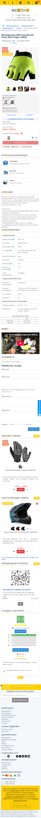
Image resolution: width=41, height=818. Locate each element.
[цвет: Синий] (22, 528)
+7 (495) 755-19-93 (22, 18)
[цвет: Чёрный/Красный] (17, 528)
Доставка (4, 723)
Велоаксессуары (27, 26)
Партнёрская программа (8, 739)
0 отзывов (14, 43)
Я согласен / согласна (20, 806)
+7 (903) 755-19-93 (22, 15)
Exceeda (22, 557)
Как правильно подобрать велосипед (16, 589)
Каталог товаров (12, 26)
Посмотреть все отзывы (20, 650)
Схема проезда (6, 713)
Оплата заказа (5, 721)
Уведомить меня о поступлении (21, 119)
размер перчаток (10, 108)
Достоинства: (7, 396)
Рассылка (4, 768)
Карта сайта (5, 731)
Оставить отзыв (33, 429)
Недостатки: (6, 410)
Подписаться (21, 700)
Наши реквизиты (6, 711)
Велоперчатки (7, 28)
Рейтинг (4, 424)
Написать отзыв (20, 631)
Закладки (4, 766)
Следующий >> (30, 115)
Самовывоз (4, 719)
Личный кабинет (6, 762)
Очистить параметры (9, 95)
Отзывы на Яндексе (7, 749)
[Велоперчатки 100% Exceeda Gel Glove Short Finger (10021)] (20, 66)
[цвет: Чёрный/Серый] (20, 466)
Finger (32, 557)
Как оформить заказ (7, 745)
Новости (3, 743)
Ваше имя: (5, 369)
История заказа (6, 764)
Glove (36, 557)
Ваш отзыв (6, 376)
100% (18, 28)
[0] (36, 2)
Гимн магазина (5, 747)
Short (27, 557)
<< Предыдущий (11, 115)
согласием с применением (13, 796)
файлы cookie (14, 790)
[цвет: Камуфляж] (12, 528)
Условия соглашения (7, 717)
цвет (9, 97)
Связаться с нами (6, 729)
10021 (3, 559)
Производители (6, 737)
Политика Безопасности (8, 715)
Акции (3, 741)
